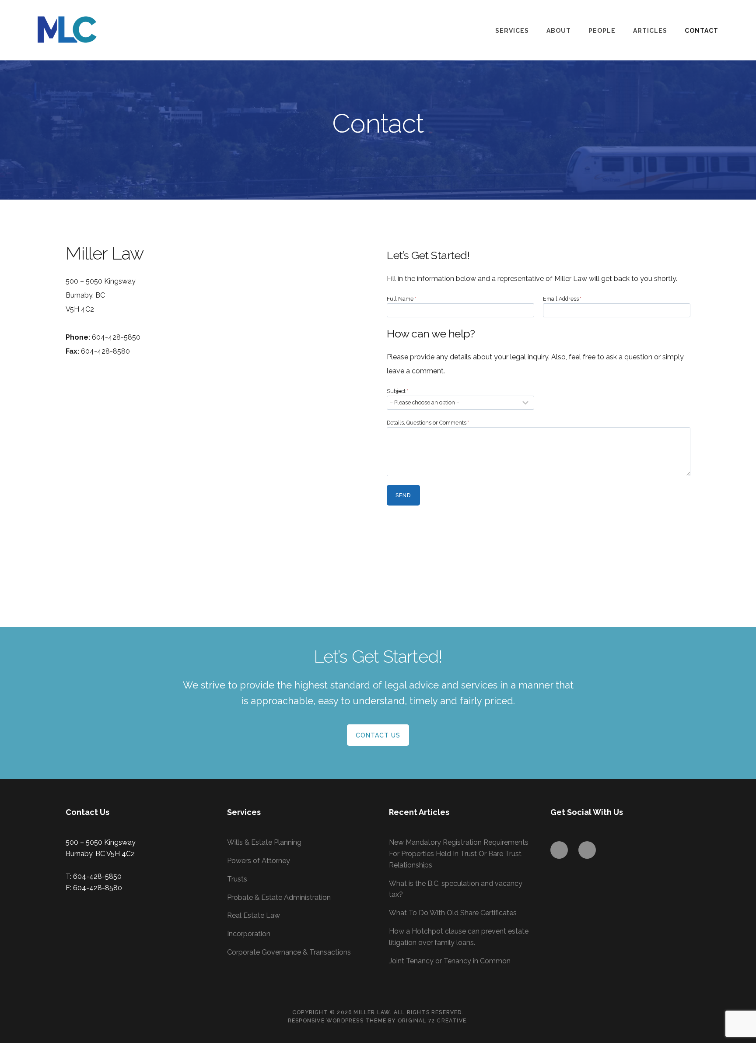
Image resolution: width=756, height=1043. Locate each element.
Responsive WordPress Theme (337, 1021)
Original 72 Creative (432, 1021)
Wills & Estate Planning (264, 842)
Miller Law (81, 29)
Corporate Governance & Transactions (289, 952)
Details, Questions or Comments (428, 422)
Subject (397, 391)
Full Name (401, 298)
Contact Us (378, 735)
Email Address (562, 298)
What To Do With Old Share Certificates (453, 913)
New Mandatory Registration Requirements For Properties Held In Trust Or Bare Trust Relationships (458, 853)
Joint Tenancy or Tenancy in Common (450, 961)
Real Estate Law (253, 915)
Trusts (237, 879)
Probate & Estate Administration (279, 897)
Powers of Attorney (258, 861)
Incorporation (248, 934)
